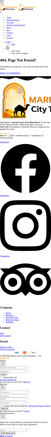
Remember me (10, 377)
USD (13, 44)
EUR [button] (8, 42)
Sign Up (10, 38)
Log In (27, 411)
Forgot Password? (8, 380)
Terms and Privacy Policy (39, 406)
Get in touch (5, 336)
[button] (28, 48)
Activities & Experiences (16, 25)
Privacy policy (6, 347)
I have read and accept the (26, 406)
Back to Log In (6, 436)
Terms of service (7, 349)
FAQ (2, 333)
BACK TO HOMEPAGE (10, 73)
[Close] (3, 363)
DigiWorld (4, 358)
